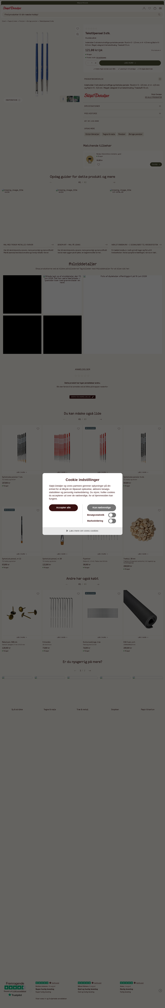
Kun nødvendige (102, 507)
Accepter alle (63, 507)
